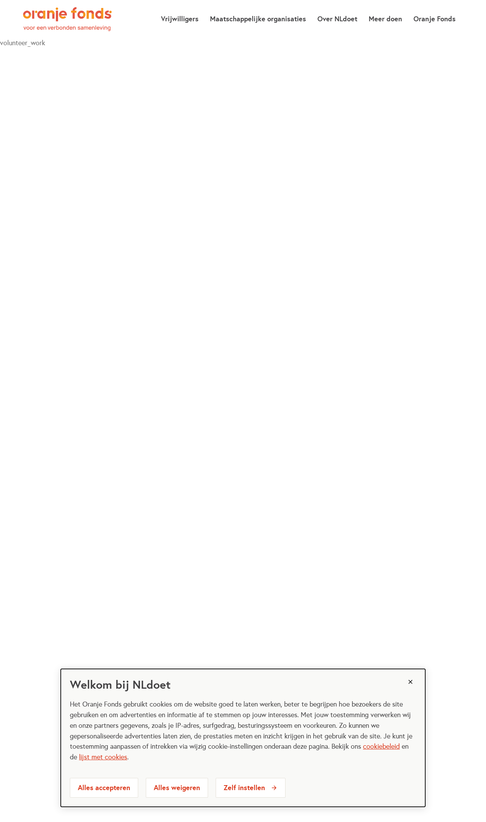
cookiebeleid (381, 746)
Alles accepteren (104, 787)
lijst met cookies (103, 757)
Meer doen (385, 18)
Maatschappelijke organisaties (258, 18)
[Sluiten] (410, 682)
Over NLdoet (337, 18)
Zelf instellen (244, 787)
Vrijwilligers (180, 18)
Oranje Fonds (434, 18)
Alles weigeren (177, 787)
